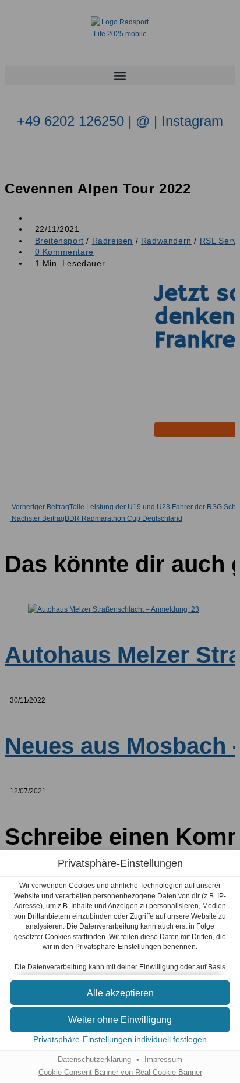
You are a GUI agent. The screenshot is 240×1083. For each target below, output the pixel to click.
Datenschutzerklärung (94, 1060)
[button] (120, 993)
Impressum (163, 1060)
